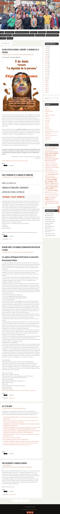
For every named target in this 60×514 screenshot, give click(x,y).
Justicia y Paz (51, 187)
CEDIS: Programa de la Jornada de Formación (17, 175)
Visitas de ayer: (48, 219)
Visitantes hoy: (48, 217)
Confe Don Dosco (53, 162)
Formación (47, 122)
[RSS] (59, 212)
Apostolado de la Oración (51, 151)
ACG (53, 148)
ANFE (51, 150)
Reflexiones (47, 139)
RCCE (56, 196)
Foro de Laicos (6, 3)
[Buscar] (57, 98)
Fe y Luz (55, 172)
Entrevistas (47, 120)
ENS (51, 172)
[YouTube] (59, 207)
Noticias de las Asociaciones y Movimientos (23, 54)
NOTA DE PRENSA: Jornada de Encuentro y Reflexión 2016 (15, 439)
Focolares (53, 174)
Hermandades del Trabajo (51, 180)
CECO (52, 155)
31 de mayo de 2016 (7, 54)
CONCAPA (51, 160)
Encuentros (47, 118)
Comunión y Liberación (52, 159)
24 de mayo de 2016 (7, 465)
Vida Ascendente (12, 494)
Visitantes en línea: (49, 213)
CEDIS (10, 239)
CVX (47, 167)
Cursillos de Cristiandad (51, 165)
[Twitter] (59, 209)
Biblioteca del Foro (49, 111)
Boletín (46, 113)
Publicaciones (48, 137)
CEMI (53, 157)
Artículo (47, 107)
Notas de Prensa (6, 467)
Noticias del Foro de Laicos (19, 408)
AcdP (47, 148)
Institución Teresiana (51, 184)
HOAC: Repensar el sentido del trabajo (11, 437)
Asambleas (47, 109)
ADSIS (47, 150)
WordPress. (35, 509)
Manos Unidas (51, 191)
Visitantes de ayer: (49, 221)
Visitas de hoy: (48, 215)
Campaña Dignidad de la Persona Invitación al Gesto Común (15, 160)
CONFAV (47, 162)
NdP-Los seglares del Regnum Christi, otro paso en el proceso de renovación (19, 390)
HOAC (49, 183)
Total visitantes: (48, 235)
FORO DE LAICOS (50, 176)
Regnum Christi (12, 398)
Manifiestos (47, 128)
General (47, 124)
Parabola (30, 509)
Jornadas (47, 126)
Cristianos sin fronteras (51, 164)
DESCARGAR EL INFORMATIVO (14, 197)
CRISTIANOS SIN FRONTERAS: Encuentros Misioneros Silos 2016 (17, 444)
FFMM (46, 174)
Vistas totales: (48, 233)
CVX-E (52, 167)
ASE (48, 153)
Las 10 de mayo (7, 406)
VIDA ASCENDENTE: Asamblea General (14, 463)
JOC (49, 187)
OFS (52, 196)
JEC (55, 185)
